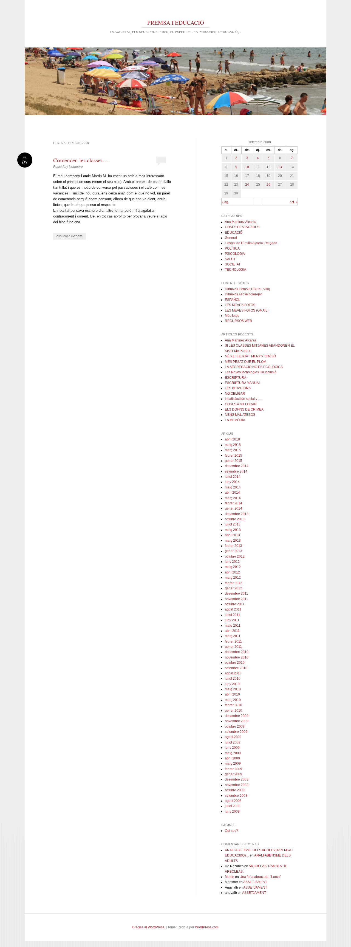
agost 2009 (233, 737)
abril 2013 (232, 535)
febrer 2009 (233, 769)
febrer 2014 (233, 503)
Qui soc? (231, 831)
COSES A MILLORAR (241, 404)
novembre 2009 (236, 721)
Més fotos (232, 316)
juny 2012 (232, 562)
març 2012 (233, 577)
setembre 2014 (236, 471)
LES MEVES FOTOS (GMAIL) (246, 310)
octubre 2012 (235, 556)
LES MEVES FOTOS (240, 305)
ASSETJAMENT (255, 882)
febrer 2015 (233, 455)
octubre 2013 (235, 519)
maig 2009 (233, 753)
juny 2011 (232, 620)
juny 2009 (232, 748)
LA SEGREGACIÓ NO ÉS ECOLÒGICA (254, 367)
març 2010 (233, 700)
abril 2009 (232, 758)
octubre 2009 (235, 726)
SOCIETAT (232, 264)
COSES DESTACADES (242, 227)
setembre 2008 (236, 796)
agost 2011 (233, 609)
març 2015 (233, 450)
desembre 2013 (236, 514)
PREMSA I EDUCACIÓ (175, 22)
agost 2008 (233, 801)
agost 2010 (233, 673)
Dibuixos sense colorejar (243, 294)
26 (268, 184)
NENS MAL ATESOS (240, 415)
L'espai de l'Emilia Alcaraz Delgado (251, 243)
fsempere (76, 167)
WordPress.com (207, 927)
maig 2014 (233, 487)
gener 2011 (233, 647)
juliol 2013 (232, 524)
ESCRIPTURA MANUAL (243, 383)
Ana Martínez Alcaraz (240, 222)
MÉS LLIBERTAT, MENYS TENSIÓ (250, 356)
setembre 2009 (236, 732)
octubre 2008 (235, 790)
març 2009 (233, 763)
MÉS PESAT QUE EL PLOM (245, 362)
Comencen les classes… (80, 160)
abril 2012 (232, 572)
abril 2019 (232, 439)
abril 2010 (232, 694)
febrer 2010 (233, 705)
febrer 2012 (233, 583)
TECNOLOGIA (235, 270)
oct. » (294, 202)
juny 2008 (232, 811)
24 (247, 184)
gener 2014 (233, 508)
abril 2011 (232, 631)
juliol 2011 (232, 615)
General (77, 236)
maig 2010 (233, 689)
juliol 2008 (232, 806)
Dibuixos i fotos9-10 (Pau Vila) (247, 289)
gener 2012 (233, 588)
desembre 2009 (236, 716)
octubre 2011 (234, 604)
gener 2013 (233, 551)
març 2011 (232, 636)
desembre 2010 (236, 652)
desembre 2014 (236, 466)
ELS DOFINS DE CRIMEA (244, 409)
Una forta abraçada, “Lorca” (260, 877)
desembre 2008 (236, 779)
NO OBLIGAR (235, 393)
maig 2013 (233, 530)
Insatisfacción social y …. (243, 399)
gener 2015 (233, 461)
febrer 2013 (233, 546)
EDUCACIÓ (233, 232)
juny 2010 (232, 684)
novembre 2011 (236, 599)
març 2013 (233, 540)
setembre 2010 (236, 668)
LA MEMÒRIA (235, 420)
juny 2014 (232, 482)
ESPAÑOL (232, 300)
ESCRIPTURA (235, 378)
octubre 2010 (235, 663)
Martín (229, 877)
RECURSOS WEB (238, 321)
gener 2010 (233, 711)
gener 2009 (233, 774)
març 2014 (233, 498)
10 (247, 167)
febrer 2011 (233, 641)
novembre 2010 (236, 657)
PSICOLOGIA (235, 254)
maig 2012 (233, 567)
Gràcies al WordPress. (148, 927)
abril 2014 (232, 492)
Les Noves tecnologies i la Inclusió (250, 372)
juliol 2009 (232, 742)
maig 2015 (233, 445)
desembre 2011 (236, 593)
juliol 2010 (232, 678)
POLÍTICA (232, 248)
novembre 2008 (236, 785)
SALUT (230, 259)
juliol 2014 (232, 477)
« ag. (225, 202)
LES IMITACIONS (238, 388)
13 (280, 167)
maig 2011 (232, 625)
